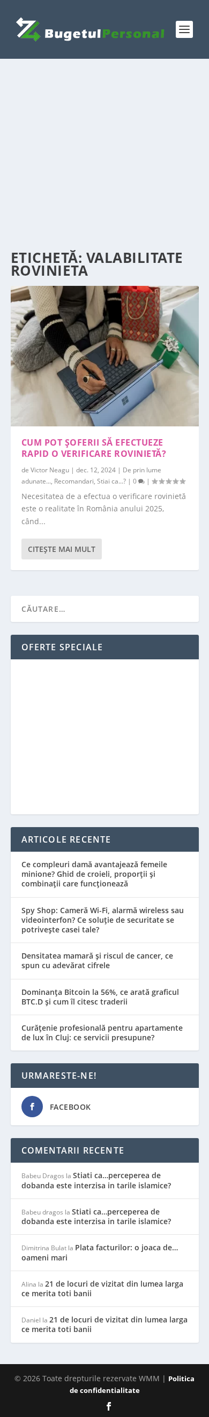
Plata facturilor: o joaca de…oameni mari (99, 1252)
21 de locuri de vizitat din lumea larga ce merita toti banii (102, 1288)
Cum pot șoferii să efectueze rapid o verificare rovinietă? (94, 448)
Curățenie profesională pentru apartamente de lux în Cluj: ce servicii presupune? (102, 1032)
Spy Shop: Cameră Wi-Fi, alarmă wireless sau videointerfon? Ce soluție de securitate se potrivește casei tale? (102, 920)
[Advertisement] (105, 155)
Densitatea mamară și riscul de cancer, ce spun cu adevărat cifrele (97, 960)
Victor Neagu (50, 469)
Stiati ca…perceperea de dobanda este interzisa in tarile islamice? (96, 1180)
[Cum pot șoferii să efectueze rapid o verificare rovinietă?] (105, 356)
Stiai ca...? (111, 481)
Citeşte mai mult (61, 549)
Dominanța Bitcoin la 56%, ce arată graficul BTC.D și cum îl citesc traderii (100, 997)
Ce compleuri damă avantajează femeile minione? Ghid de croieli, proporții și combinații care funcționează (94, 874)
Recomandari (74, 481)
